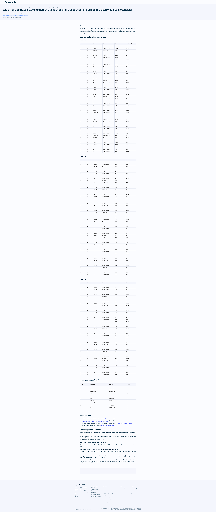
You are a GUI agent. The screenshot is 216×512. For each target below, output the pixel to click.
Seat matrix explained (108, 497)
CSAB (120, 491)
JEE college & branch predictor (109, 490)
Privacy (132, 491)
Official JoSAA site (122, 486)
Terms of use (134, 493)
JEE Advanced (122, 490)
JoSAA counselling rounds (108, 499)
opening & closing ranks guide (107, 425)
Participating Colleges (95, 494)
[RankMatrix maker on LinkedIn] (77, 496)
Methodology (134, 488)
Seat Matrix (93, 492)
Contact (133, 490)
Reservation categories (108, 501)
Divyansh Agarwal (17, 17)
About (132, 486)
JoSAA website (123, 470)
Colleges (9, 7)
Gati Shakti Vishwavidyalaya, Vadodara (20, 7)
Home (4, 7)
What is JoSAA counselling (108, 488)
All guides (105, 486)
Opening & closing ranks (108, 491)
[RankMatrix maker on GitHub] (75, 496)
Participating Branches (96, 496)
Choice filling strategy (108, 502)
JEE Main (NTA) (122, 488)
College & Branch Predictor (109, 418)
